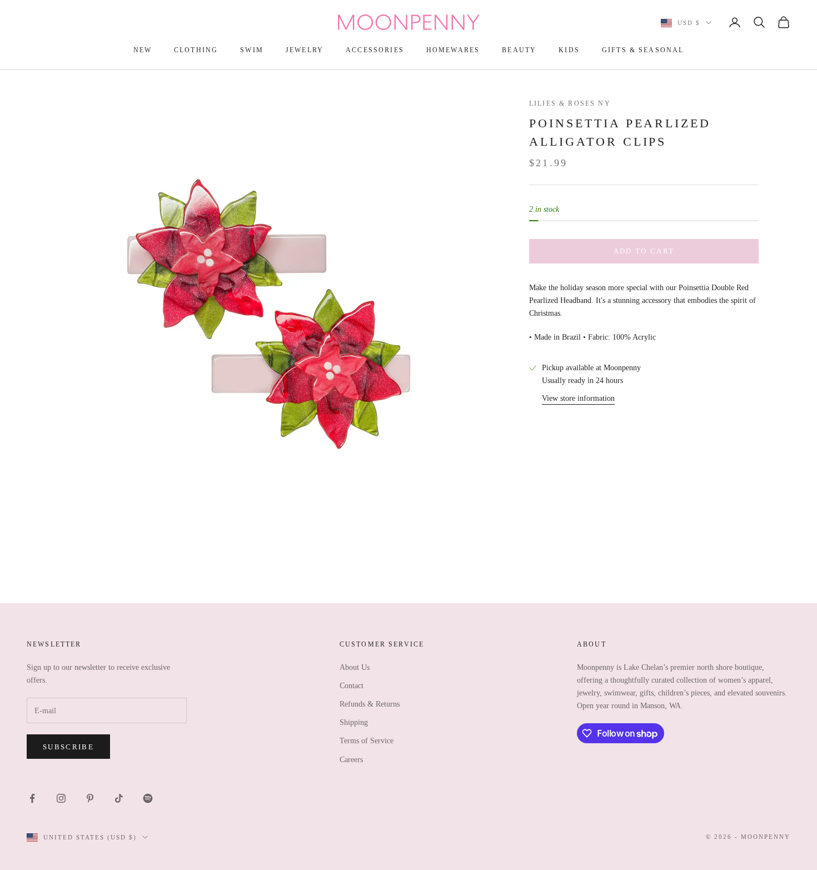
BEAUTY (519, 50)
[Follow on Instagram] (61, 798)
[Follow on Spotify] (147, 798)
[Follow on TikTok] (118, 798)
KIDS (569, 50)
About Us (355, 667)
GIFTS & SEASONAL (643, 50)
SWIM (251, 50)
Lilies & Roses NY (570, 103)
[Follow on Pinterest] (90, 798)
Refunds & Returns (370, 704)
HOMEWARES (453, 50)
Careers (351, 759)
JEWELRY (304, 50)
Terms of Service (366, 741)
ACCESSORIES (375, 50)
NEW (142, 50)
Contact (351, 686)
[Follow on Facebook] (32, 798)
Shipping (354, 722)
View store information (578, 398)
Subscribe (68, 747)
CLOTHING (196, 50)
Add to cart (644, 251)
